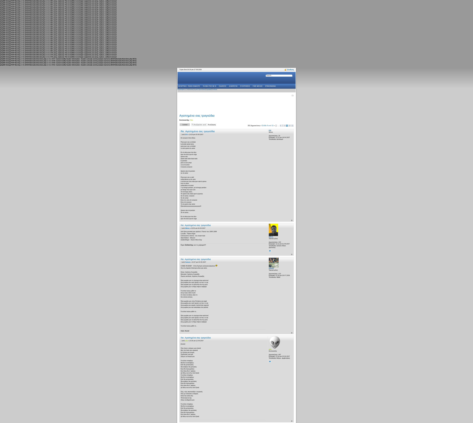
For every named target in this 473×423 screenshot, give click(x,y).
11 (292, 126)
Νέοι (191, 120)
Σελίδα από (267, 126)
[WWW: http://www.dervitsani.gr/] (270, 361)
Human (187, 262)
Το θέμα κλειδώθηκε (183, 124)
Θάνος (187, 228)
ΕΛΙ (186, 134)
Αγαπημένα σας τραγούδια (196, 115)
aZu (186, 341)
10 (289, 126)
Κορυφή (291, 220)
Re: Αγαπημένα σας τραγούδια (198, 131)
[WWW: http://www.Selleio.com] (270, 251)
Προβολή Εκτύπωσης (292, 95)
